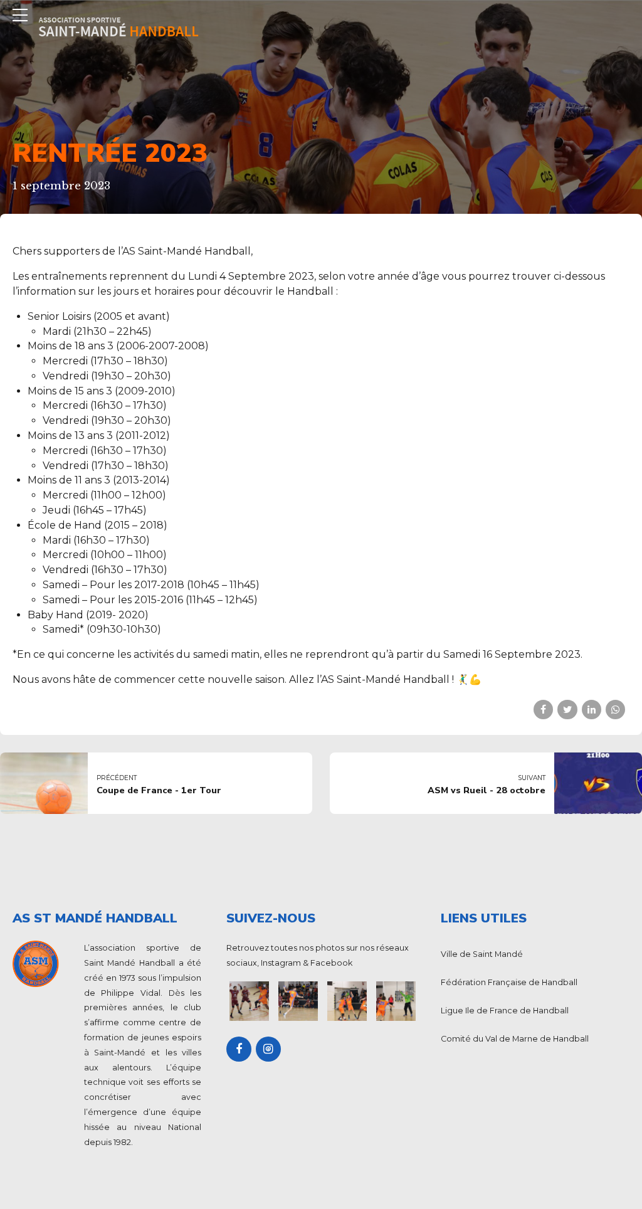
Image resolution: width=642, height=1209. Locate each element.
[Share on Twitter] (567, 709)
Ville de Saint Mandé (482, 954)
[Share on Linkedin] (591, 709)
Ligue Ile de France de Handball (505, 1010)
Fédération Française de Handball (509, 982)
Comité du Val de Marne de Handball (515, 1038)
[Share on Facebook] (543, 709)
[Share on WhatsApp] (615, 709)
